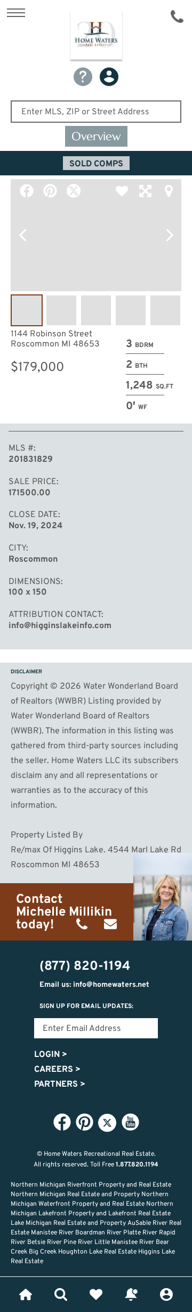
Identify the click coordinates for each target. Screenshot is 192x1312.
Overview (96, 136)
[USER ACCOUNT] (109, 76)
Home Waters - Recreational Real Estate (96, 36)
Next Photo (169, 235)
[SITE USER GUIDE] (83, 76)
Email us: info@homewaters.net (94, 984)
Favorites (96, 1294)
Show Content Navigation (16, 12)
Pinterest (50, 190)
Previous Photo (22, 235)
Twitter (73, 190)
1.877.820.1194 (137, 1165)
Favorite (121, 190)
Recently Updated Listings (131, 1294)
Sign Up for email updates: (86, 1006)
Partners (59, 1084)
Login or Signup (166, 1294)
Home (25, 1294)
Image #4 (131, 310)
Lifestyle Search (61, 1294)
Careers (57, 1069)
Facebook (26, 190)
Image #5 (165, 310)
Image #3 (96, 310)
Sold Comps (96, 164)
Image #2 (61, 310)
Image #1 (27, 310)
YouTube (130, 1122)
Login (50, 1054)
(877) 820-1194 (177, 16)
